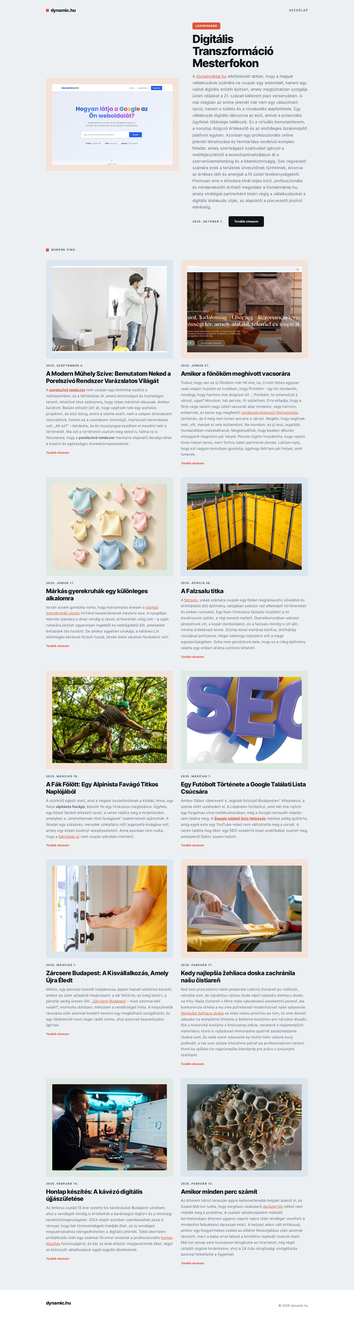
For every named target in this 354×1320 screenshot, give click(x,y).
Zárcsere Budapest (109, 1001)
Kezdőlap (298, 10)
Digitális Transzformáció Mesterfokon (232, 51)
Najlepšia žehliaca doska (202, 1013)
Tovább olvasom (246, 221)
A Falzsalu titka (202, 591)
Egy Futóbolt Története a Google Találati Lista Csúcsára (243, 788)
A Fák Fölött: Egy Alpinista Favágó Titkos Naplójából (102, 788)
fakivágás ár (69, 836)
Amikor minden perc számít (219, 1191)
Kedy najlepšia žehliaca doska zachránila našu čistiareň (238, 976)
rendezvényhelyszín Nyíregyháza (269, 412)
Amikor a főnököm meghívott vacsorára (235, 373)
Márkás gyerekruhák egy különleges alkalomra (97, 594)
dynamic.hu (63, 10)
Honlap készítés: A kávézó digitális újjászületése (94, 1195)
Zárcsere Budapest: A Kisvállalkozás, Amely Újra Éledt (107, 976)
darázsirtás (273, 1206)
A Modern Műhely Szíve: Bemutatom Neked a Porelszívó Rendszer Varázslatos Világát (108, 377)
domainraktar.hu (211, 76)
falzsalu (191, 600)
